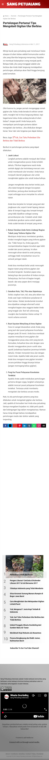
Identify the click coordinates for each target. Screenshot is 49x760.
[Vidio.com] (31, 747)
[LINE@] (35, 747)
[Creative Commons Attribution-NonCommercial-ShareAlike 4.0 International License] (6, 690)
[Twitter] (18, 747)
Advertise (21, 754)
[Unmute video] (24, 706)
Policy (34, 754)
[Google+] (22, 747)
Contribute (14, 754)
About (8, 754)
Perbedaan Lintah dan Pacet (21, 575)
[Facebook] (10, 747)
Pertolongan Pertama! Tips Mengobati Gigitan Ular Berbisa (22, 24)
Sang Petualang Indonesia (24, 756)
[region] (24, 34)
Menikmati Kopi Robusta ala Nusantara (25, 633)
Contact (28, 754)
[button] (5, 425)
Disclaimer (39, 754)
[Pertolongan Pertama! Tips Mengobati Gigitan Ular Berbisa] (44, 45)
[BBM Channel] (39, 747)
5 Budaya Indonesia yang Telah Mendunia (26, 588)
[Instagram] (14, 747)
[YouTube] (27, 747)
